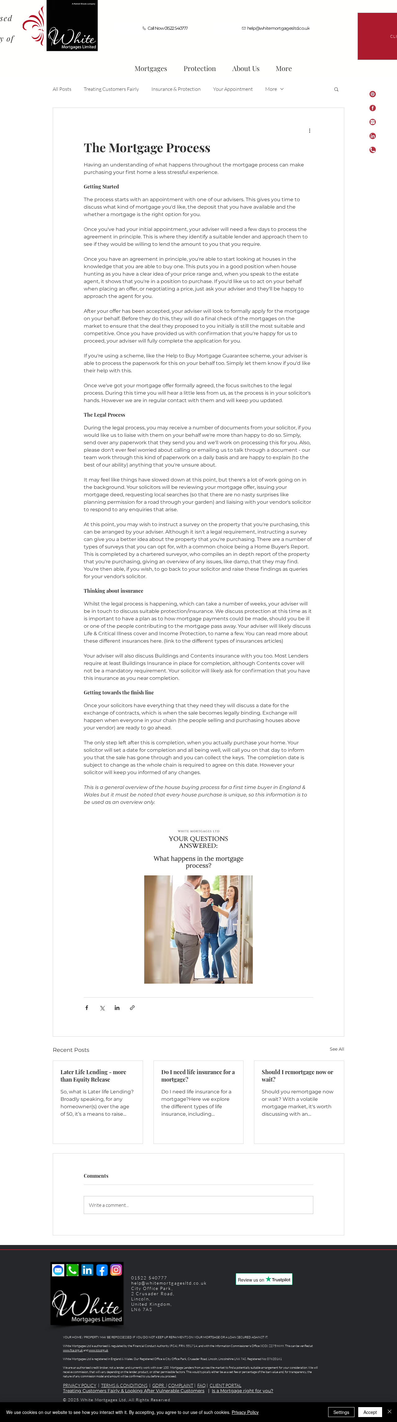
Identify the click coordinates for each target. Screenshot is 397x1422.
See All (337, 1049)
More (271, 89)
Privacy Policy (245, 1412)
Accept (370, 1412)
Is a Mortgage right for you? (242, 1390)
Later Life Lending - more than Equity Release (93, 1075)
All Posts (62, 89)
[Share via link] (132, 1008)
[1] (372, 94)
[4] (372, 136)
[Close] (389, 1412)
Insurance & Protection (176, 89)
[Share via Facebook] (87, 1008)
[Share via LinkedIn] (117, 1008)
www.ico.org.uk (98, 1350)
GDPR (159, 1385)
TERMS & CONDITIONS (124, 1385)
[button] (246, 65)
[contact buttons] (372, 122)
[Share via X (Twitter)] (102, 1008)
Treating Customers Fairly (111, 89)
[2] (372, 108)
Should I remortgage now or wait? (297, 1075)
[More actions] (309, 130)
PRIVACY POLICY (79, 1385)
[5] (372, 149)
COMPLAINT (180, 1385)
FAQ (201, 1385)
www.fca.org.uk (73, 1350)
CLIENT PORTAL (225, 1385)
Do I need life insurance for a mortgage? (198, 1075)
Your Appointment (233, 89)
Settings (341, 1412)
